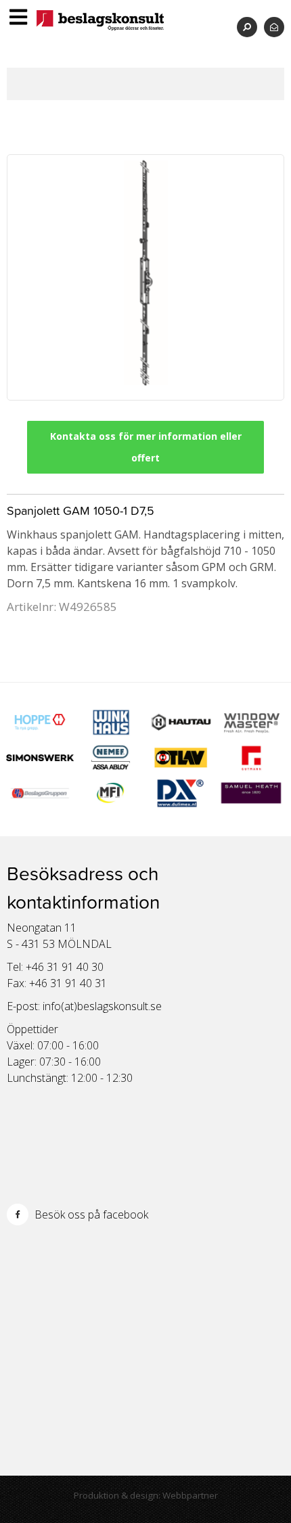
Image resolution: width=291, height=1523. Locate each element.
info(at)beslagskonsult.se (102, 1006)
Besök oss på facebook (90, 1214)
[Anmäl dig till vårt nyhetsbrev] (274, 26)
